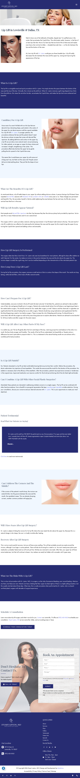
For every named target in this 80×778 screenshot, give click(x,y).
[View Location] (3, 747)
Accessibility (28, 771)
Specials (45, 738)
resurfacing (50, 387)
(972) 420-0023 (63, 618)
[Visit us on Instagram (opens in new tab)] (47, 747)
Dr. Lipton (41, 53)
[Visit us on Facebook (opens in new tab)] (44, 747)
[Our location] (73, 775)
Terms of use (46, 771)
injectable (59, 387)
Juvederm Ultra (37, 197)
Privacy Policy (66, 678)
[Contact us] (77, 775)
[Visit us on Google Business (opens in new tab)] (49, 747)
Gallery (44, 731)
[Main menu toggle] (76, 5)
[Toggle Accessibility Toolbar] (3, 768)
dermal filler (10, 197)
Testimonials (46, 733)
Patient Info (46, 735)
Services (45, 726)
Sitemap (53, 771)
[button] (18, 627)
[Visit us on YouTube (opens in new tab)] (55, 747)
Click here (4, 456)
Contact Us (45, 740)
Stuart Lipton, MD (14, 620)
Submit (48, 686)
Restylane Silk (27, 197)
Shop (44, 728)
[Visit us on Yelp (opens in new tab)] (52, 747)
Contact (39, 618)
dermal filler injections (19, 213)
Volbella (46, 197)
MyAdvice (61, 768)
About (44, 724)
